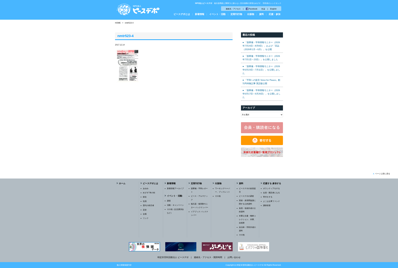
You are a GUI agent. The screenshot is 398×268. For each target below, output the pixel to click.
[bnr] (262, 156)
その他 (218, 196)
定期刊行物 (236, 14)
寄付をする (267, 197)
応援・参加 (274, 14)
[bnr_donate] (262, 144)
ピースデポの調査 (246, 196)
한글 (263, 9)
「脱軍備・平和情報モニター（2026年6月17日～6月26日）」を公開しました (261, 94)
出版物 (250, 14)
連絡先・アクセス (233, 9)
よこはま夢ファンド (271, 201)
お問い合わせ (234, 257)
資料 (261, 14)
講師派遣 (267, 205)
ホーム (122, 183)
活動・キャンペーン (175, 205)
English (273, 9)
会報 (145, 214)
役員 (145, 201)
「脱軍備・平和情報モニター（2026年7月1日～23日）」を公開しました (261, 58)
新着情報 (199, 14)
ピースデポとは (182, 14)
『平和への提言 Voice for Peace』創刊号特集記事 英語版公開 (261, 82)
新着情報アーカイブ (175, 188)
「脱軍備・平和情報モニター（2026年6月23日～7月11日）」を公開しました (261, 70)
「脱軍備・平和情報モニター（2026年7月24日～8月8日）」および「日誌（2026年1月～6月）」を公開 (261, 46)
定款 (145, 210)
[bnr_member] (262, 132)
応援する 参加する (272, 183)
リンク (145, 218)
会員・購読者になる (271, 193)
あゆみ (145, 188)
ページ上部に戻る (381, 174)
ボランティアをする (271, 188)
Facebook (253, 9)
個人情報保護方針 (124, 265)
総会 (145, 197)
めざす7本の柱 (149, 193)
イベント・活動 (217, 14)
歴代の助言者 (148, 205)
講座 (169, 201)
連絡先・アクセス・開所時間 (208, 257)
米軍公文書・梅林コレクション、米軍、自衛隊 (247, 219)
